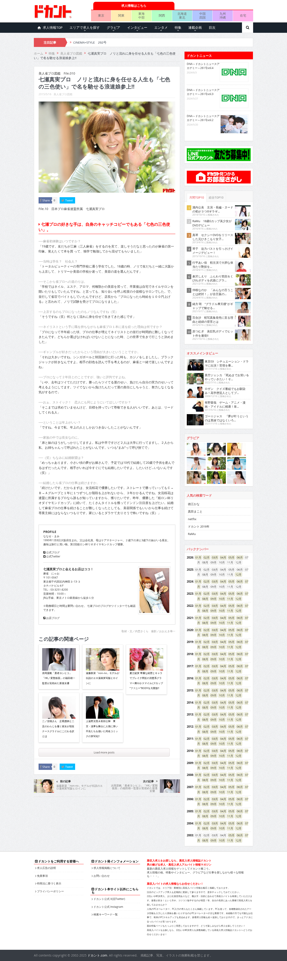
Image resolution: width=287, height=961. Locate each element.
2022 (190, 606)
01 (196, 557)
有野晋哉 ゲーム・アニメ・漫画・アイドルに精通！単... (225, 404)
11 (228, 599)
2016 (190, 678)
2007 (190, 787)
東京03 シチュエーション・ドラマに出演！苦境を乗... (227, 363)
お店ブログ (53, 618)
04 (221, 557)
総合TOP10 (216, 197)
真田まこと (195, 511)
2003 (190, 835)
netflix (192, 519)
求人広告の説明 (46, 868)
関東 (121, 15)
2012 (190, 727)
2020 (190, 630)
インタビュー (137, 28)
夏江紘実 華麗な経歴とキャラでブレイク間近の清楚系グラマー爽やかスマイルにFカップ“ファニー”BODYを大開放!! (146, 680)
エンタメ (161, 28)
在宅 (243, 15)
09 (212, 599)
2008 (190, 775)
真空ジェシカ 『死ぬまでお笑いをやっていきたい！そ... (227, 377)
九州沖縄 (223, 15)
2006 (190, 799)
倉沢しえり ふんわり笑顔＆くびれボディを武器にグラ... (212, 278)
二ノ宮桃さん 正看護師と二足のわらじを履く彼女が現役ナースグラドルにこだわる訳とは (58, 728)
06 (238, 557)
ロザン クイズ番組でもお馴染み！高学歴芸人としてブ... (225, 391)
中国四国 (202, 15)
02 (205, 557)
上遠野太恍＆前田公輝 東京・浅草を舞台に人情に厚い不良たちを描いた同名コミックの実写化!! (102, 728)
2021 (190, 618)
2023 (190, 594)
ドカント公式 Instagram (108, 906)
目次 (212, 28)
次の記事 (148, 781)
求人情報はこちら (133, 5)
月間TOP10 (196, 197)
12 (237, 574)
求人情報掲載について (106, 868)
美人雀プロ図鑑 (63, 94)
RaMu (192, 534)
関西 (162, 15)
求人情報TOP (53, 28)
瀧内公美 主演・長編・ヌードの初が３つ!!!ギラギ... (212, 209)
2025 (190, 570)
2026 (190, 557)
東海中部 (141, 15)
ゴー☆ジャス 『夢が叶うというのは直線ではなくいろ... (226, 418)
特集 (178, 28)
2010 (190, 751)
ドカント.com (97, 955)
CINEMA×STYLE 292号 (90, 40)
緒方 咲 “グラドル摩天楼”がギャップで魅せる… (212, 306)
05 (230, 557)
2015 (190, 690)
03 (213, 557)
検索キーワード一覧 (105, 914)
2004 (190, 823)
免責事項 (42, 875)
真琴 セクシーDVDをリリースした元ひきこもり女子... (212, 237)
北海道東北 (182, 15)
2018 (190, 654)
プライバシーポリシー (50, 891)
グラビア (113, 28)
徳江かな (194, 504)
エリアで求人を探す (85, 28)
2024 (190, 581)
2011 (190, 739)
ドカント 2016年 (198, 526)
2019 (190, 642)
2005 (190, 811)
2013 (190, 714)
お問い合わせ (101, 875)
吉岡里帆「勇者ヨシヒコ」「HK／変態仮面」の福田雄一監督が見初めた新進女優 (58, 678)
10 (220, 599)
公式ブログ (53, 552)
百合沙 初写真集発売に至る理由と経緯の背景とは (212, 320)
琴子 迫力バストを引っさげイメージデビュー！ (212, 251)
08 (203, 599)
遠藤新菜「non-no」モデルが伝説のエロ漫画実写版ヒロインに (102, 678)
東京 (101, 15)
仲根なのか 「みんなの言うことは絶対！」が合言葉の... (212, 292)
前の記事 (65, 781)
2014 (190, 702)
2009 (190, 763)
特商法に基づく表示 (49, 883)
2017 (190, 666)
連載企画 (195, 28)
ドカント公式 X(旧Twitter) (109, 899)
